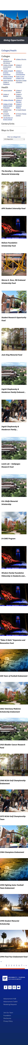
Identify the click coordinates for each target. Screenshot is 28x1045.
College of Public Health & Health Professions (7, 105)
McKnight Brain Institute (7, 110)
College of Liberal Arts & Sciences (8, 77)
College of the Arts (21, 59)
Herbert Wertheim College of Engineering (8, 82)
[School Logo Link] (13, 978)
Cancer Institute (7, 90)
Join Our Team (8, 1013)
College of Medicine (6, 95)
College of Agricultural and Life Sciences (7, 61)
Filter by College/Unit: (14, 137)
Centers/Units (7, 123)
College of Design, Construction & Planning (8, 66)
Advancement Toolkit (10, 1002)
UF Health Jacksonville (6, 114)
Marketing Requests (10, 1004)
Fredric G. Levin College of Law (20, 77)
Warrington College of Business (21, 81)
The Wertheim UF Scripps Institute (8, 118)
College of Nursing (8, 100)
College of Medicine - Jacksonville (19, 96)
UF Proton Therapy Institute (21, 114)
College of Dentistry (19, 91)
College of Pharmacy (19, 101)
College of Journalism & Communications (20, 72)
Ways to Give (7, 130)
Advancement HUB (9, 999)
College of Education (19, 66)
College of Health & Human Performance (8, 72)
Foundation (7, 1015)
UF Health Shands (21, 110)
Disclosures (7, 1018)
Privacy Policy (8, 1021)
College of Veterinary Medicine (19, 105)
